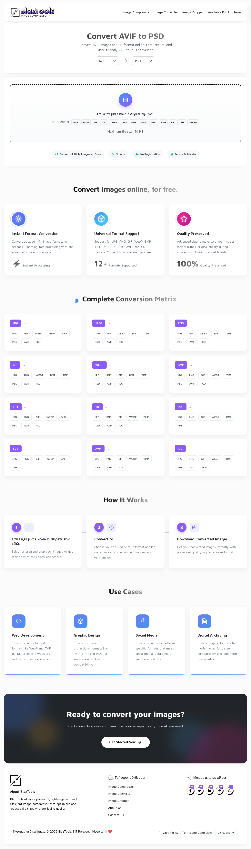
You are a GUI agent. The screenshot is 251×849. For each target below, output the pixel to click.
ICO (38, 341)
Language (224, 832)
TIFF (64, 333)
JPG (179, 333)
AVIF (26, 341)
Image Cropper (193, 12)
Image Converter (166, 12)
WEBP (39, 333)
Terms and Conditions (197, 832)
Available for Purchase (224, 12)
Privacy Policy (169, 832)
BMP (52, 333)
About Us (114, 807)
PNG (14, 333)
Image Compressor (136, 12)
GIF (26, 333)
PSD (14, 341)
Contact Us (116, 814)
